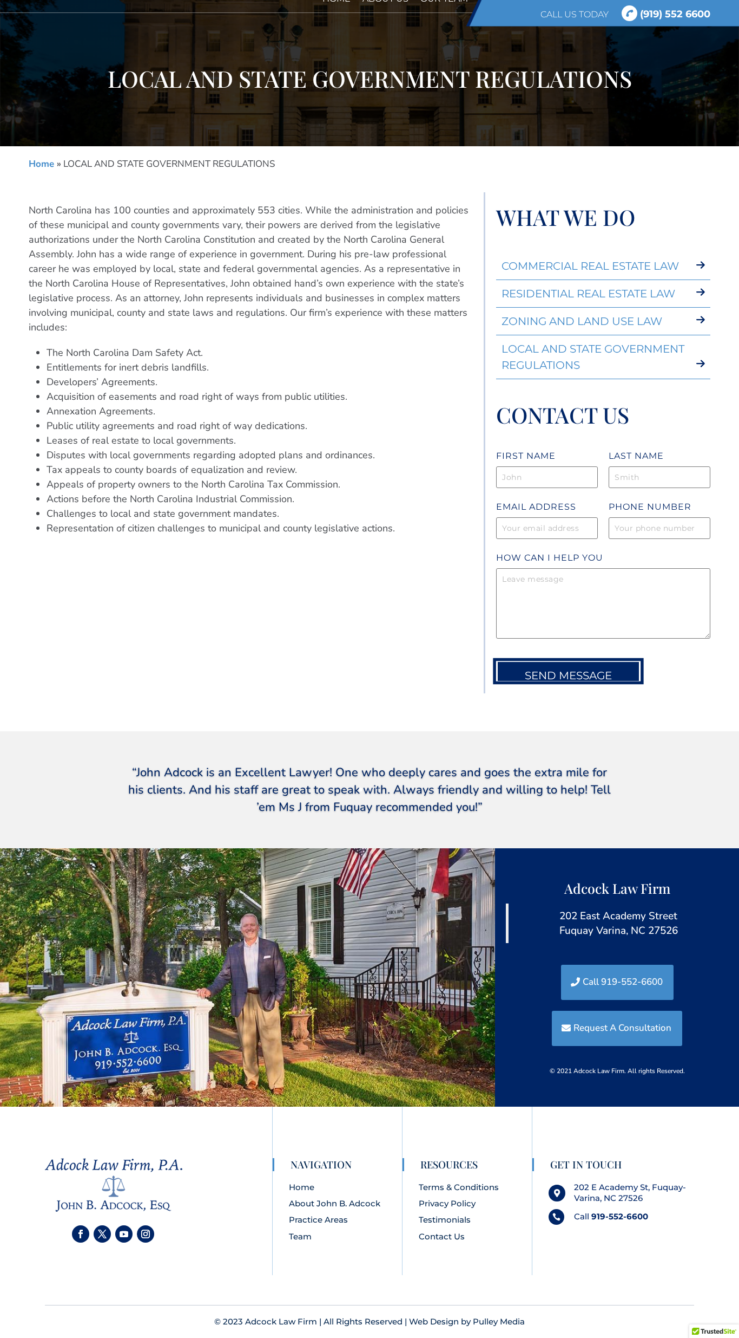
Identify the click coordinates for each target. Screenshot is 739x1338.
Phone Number (650, 507)
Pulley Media (499, 1321)
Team (300, 1236)
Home (43, 164)
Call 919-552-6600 (623, 982)
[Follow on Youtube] (124, 1234)
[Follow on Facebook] (80, 1234)
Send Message (568, 675)
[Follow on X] (102, 1234)
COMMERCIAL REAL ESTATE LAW (590, 265)
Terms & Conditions (459, 1187)
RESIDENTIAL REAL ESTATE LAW (588, 293)
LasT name (636, 456)
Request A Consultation (622, 1028)
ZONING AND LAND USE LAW (582, 321)
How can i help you (549, 558)
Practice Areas (318, 1219)
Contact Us (442, 1236)
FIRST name (526, 456)
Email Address (536, 507)
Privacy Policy (447, 1203)
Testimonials (445, 1219)
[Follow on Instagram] (145, 1234)
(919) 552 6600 (673, 14)
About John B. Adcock (334, 1203)
